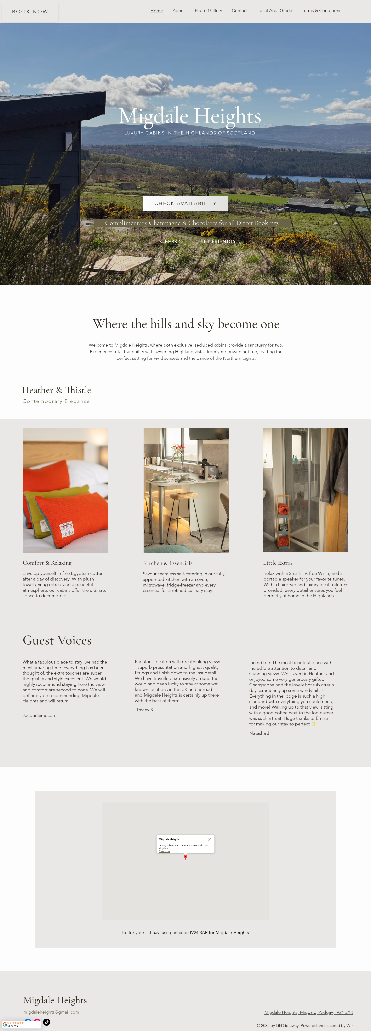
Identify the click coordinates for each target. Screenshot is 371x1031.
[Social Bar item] (46, 1022)
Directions (164, 851)
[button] (185, 857)
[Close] (209, 839)
